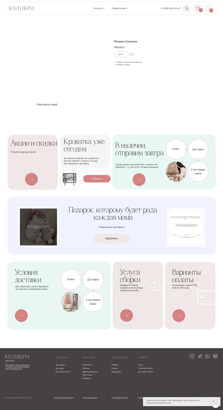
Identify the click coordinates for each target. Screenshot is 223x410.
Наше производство (64, 397)
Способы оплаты (145, 368)
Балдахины (116, 372)
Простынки (87, 375)
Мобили (115, 365)
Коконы (115, 368)
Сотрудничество (120, 397)
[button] (97, 178)
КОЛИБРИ (21, 8)
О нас (140, 365)
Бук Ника (60, 368)
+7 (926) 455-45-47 (170, 8)
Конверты (86, 378)
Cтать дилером (89, 397)
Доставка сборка (145, 372)
